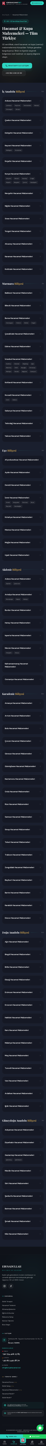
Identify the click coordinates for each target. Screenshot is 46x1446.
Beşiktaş (25, 364)
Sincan (18, 109)
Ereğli (32, 178)
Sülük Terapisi (7, 1301)
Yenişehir (9, 653)
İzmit (7, 400)
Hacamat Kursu (9, 1382)
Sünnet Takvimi (8, 1321)
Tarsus (17, 653)
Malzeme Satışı (7, 1317)
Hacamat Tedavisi (9, 1305)
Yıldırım (18, 323)
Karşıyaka (16, 502)
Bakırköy (8, 368)
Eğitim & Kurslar (8, 1313)
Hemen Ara (13, 1436)
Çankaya (8, 105)
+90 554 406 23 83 (14, 73)
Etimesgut (9, 109)
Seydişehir (33, 182)
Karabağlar (17, 506)
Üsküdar (16, 364)
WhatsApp (36, 1436)
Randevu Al (38, 3)
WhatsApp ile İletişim (18, 66)
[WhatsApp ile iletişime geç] (40, 1428)
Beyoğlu (23, 368)
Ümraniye (32, 368)
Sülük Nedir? (7, 1398)
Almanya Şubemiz (8, 1309)
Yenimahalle (27, 105)
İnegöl (33, 323)
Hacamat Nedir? (8, 1394)
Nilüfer (26, 323)
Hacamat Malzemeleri (12, 1390)
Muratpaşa (9, 599)
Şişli (32, 364)
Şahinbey (9, 1160)
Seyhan (8, 583)
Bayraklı (8, 506)
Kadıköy (8, 364)
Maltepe (8, 371)
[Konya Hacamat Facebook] (11, 1286)
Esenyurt (33, 371)
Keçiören (17, 105)
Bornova (24, 502)
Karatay (24, 178)
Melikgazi (9, 150)
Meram (17, 178)
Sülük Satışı (8, 1386)
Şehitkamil (18, 1160)
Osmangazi (9, 323)
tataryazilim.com (23, 1432)
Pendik (17, 371)
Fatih (16, 368)
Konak (8, 502)
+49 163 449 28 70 (11, 1360)
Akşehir (8, 182)
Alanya (25, 599)
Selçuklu (8, 178)
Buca (32, 502)
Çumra (25, 182)
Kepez (18, 599)
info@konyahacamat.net (11, 1368)
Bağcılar (24, 371)
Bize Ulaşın (6, 1325)
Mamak (36, 105)
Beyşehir (16, 182)
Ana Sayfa (5, 15)
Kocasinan (18, 150)
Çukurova (17, 583)
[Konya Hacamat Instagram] (4, 1286)
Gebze (15, 400)
